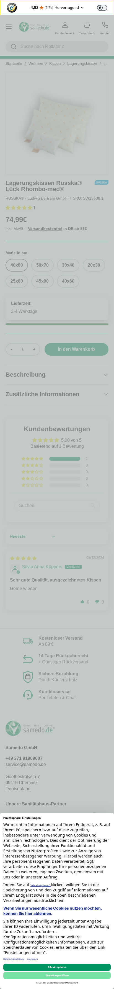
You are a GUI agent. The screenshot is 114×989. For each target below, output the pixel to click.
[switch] (102, 8)
